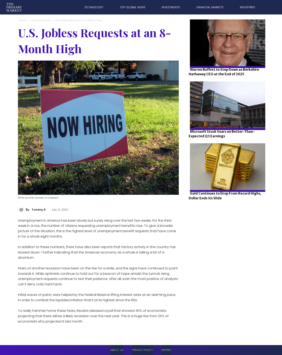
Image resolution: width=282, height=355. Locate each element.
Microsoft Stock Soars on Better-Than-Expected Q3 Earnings (222, 133)
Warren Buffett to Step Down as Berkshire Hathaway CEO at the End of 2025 (224, 71)
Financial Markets (41, 20)
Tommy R (39, 210)
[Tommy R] (22, 210)
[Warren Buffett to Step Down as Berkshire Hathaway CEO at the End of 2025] (226, 57)
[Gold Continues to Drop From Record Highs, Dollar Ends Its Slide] (226, 180)
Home (22, 20)
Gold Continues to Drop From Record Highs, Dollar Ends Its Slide (225, 195)
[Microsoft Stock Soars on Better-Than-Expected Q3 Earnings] (226, 119)
